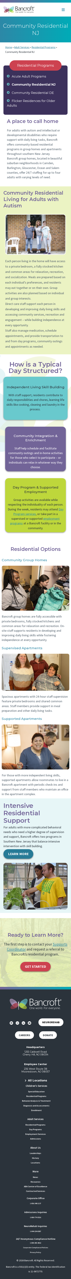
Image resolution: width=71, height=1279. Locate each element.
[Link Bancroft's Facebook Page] (11, 1023)
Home (8, 47)
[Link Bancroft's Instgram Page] (17, 1023)
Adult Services (21, 47)
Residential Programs (43, 47)
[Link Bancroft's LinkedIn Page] (23, 1023)
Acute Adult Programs (29, 76)
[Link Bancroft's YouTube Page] (29, 1023)
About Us (35, 1147)
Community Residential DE (33, 93)
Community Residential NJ (33, 84)
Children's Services (36, 1085)
